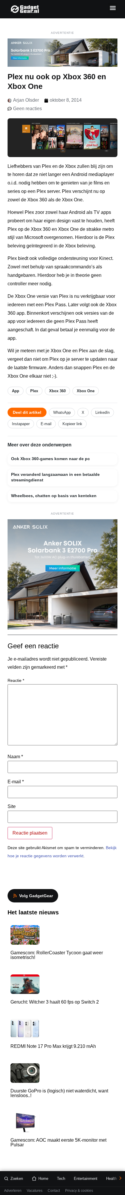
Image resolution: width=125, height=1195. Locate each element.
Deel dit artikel (27, 412)
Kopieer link (72, 424)
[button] (112, 8)
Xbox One (85, 391)
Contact (54, 1190)
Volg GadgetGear (36, 895)
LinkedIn (102, 412)
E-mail (46, 424)
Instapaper (21, 424)
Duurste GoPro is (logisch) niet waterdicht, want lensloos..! (59, 1093)
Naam (15, 756)
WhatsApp (62, 412)
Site (12, 806)
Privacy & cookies (79, 1190)
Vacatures (34, 1190)
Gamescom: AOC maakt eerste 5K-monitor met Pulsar (58, 1142)
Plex (34, 391)
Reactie (16, 680)
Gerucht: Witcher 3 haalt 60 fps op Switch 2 (54, 1001)
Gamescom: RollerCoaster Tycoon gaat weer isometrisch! (56, 955)
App (15, 391)
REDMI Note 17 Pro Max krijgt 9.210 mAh (53, 1046)
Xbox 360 (57, 391)
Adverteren (13, 1190)
